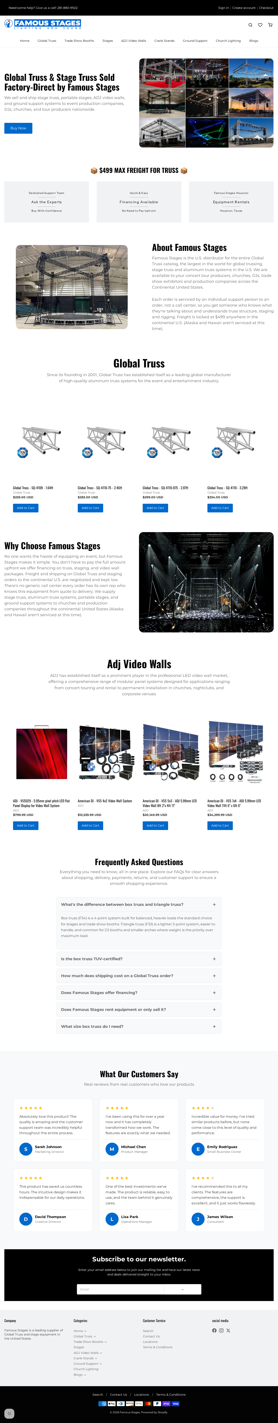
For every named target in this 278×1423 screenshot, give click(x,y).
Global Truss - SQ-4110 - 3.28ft (227, 487)
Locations (150, 1342)
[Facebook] (214, 1331)
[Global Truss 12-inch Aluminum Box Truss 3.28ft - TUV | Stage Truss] (236, 439)
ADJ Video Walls (133, 41)
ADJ (16, 810)
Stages (108, 41)
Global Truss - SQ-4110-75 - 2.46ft (100, 487)
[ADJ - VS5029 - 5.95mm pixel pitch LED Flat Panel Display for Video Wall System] (42, 752)
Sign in (223, 8)
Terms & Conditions (157, 1347)
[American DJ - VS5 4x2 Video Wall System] (106, 752)
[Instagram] (221, 1331)
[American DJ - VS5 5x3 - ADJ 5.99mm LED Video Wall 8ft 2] (171, 752)
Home (24, 41)
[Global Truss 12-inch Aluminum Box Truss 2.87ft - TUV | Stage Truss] (171, 439)
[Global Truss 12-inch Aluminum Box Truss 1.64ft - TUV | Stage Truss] (42, 439)
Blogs (253, 41)
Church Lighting (228, 41)
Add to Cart (26, 508)
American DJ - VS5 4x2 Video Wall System (105, 800)
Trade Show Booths (79, 41)
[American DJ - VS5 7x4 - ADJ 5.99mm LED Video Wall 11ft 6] (236, 752)
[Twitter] (228, 1331)
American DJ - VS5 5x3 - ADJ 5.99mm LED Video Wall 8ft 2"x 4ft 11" (170, 803)
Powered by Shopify (154, 1412)
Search (148, 1331)
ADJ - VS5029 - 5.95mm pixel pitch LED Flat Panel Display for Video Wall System (41, 803)
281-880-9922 (67, 8)
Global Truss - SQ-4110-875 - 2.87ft (165, 487)
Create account (244, 8)
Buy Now (18, 128)
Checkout (266, 8)
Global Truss (47, 41)
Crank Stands (164, 41)
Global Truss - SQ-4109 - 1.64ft (33, 487)
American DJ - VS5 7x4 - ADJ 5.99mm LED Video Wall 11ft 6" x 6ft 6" (234, 803)
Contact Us (151, 1336)
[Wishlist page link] (260, 25)
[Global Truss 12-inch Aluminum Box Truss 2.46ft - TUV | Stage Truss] (106, 439)
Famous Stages (130, 1412)
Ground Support (195, 41)
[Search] (250, 25)
